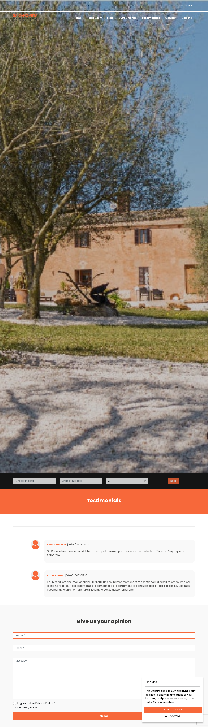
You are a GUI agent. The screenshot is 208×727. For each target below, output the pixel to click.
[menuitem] (77, 17)
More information (163, 702)
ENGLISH (184, 5)
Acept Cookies (172, 709)
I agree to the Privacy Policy (36, 703)
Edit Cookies (173, 715)
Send (104, 716)
